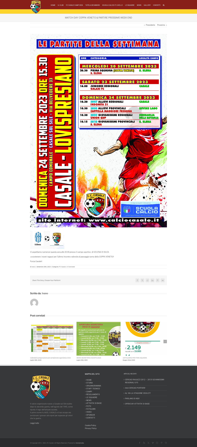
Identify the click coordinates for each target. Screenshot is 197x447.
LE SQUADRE (91, 397)
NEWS (88, 400)
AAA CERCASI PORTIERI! (135, 388)
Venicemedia (80, 443)
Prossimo (161, 25)
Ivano (33, 267)
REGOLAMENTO (93, 394)
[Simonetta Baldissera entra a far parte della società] (145, 323)
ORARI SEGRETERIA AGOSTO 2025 (42, 358)
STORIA (89, 383)
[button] (163, 5)
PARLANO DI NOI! (132, 398)
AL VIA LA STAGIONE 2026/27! (138, 393)
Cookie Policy (90, 425)
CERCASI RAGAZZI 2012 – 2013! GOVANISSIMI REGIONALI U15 (144, 381)
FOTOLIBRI (90, 409)
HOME (89, 380)
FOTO (88, 406)
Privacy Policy (91, 428)
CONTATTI (90, 418)
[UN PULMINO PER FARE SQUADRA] (98, 323)
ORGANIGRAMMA (93, 386)
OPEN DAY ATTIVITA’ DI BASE (137, 404)
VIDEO (89, 412)
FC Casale (62, 267)
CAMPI (89, 391)
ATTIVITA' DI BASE (94, 403)
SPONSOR (90, 415)
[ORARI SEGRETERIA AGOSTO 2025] (52, 323)
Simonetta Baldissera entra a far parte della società (141, 358)
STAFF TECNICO (93, 389)
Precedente (150, 25)
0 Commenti (71, 267)
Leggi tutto (34, 423)
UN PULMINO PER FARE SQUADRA (88, 358)
